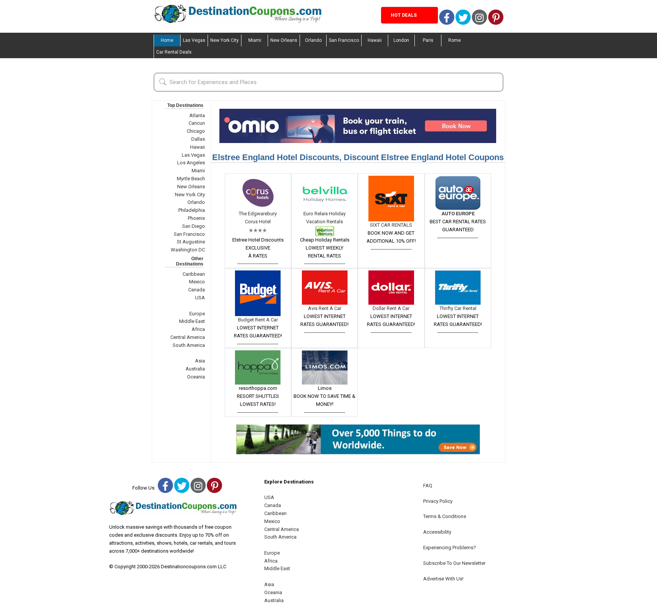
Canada (196, 289)
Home (167, 40)
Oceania (196, 377)
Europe (197, 313)
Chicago (196, 131)
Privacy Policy (437, 501)
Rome (454, 40)
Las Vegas (194, 40)
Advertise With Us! (443, 579)
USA (200, 297)
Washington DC (188, 250)
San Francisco (344, 40)
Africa (198, 329)
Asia (200, 361)
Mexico (197, 282)
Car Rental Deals (174, 52)
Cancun (197, 123)
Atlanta (197, 115)
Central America (187, 337)
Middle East (192, 321)
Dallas (198, 139)
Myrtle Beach (191, 178)
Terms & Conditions (444, 516)
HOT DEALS (404, 15)
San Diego (193, 226)
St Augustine (191, 242)
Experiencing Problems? (449, 547)
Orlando (313, 40)
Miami (254, 40)
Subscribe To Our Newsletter (454, 563)
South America (189, 345)
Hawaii (375, 40)
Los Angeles (191, 162)
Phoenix (196, 218)
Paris (428, 40)
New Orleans (283, 40)
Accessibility (437, 532)
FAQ (427, 485)
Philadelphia (191, 210)
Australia (195, 369)
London (401, 40)
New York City (224, 40)
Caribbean (193, 274)
